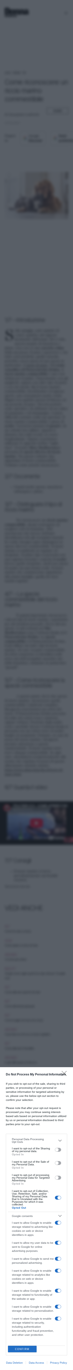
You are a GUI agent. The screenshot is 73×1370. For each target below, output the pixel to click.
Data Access (36, 1362)
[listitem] (36, 1140)
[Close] (65, 1074)
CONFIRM (22, 1349)
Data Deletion (14, 1362)
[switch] (58, 1150)
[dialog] (36, 1218)
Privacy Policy (58, 1362)
